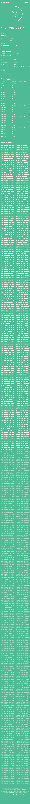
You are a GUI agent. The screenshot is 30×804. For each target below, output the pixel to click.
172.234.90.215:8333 (7, 197)
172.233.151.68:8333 (7, 186)
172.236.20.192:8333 (7, 256)
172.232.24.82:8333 (22, 335)
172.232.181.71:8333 (22, 195)
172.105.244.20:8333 (22, 407)
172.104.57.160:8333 (7, 384)
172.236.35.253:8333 (7, 351)
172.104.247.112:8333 (7, 432)
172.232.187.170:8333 (7, 207)
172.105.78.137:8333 (22, 399)
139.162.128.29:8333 (7, 209)
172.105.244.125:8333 (22, 386)
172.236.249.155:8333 (7, 434)
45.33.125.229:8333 (7, 190)
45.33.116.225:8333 (22, 240)
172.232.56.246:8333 (22, 147)
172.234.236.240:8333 (22, 298)
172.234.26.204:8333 (22, 234)
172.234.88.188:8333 (22, 347)
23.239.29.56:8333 (6, 298)
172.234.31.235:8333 (7, 283)
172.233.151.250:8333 (7, 355)
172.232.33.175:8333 (22, 401)
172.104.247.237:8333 (22, 324)
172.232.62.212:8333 (22, 355)
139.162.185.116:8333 (7, 420)
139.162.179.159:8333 (7, 285)
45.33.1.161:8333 (6, 450)
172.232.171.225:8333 (7, 353)
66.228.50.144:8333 (7, 314)
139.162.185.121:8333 (22, 228)
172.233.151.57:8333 (7, 310)
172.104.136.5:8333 (7, 294)
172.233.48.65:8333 (7, 178)
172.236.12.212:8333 (22, 267)
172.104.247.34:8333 (22, 190)
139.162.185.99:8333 (7, 188)
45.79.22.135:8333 (21, 176)
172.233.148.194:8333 (7, 259)
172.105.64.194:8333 (22, 184)
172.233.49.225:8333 (7, 306)
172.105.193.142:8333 (7, 372)
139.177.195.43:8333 (7, 292)
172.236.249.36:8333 (22, 296)
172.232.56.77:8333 (22, 192)
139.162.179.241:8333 (22, 424)
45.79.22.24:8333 (6, 407)
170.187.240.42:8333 (7, 164)
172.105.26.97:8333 (22, 166)
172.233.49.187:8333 (22, 446)
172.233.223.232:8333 (22, 345)
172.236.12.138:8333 (7, 382)
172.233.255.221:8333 (7, 263)
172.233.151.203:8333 (22, 180)
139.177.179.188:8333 (7, 308)
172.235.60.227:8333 (7, 316)
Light (11, 794)
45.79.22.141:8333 (6, 236)
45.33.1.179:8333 (6, 246)
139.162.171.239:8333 (22, 405)
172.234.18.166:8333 (22, 318)
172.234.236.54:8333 (7, 201)
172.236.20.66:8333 (22, 444)
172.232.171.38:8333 (22, 420)
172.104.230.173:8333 (7, 261)
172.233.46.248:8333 (22, 339)
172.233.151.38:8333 (7, 296)
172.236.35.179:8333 (22, 289)
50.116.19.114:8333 (22, 287)
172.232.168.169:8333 (7, 300)
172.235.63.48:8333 (22, 442)
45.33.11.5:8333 (6, 194)
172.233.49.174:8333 (22, 438)
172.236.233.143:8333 (22, 448)
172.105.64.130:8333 (22, 246)
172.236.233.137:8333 (7, 356)
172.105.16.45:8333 (7, 221)
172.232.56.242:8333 (7, 325)
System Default (20, 794)
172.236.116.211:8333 (7, 424)
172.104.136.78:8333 (7, 161)
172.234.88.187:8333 (22, 225)
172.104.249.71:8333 (22, 182)
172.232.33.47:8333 (22, 417)
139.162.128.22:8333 (7, 215)
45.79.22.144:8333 (6, 430)
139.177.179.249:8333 (7, 320)
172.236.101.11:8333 (7, 219)
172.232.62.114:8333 (22, 227)
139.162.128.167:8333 (22, 434)
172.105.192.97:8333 (7, 438)
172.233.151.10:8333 (7, 368)
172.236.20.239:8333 (7, 345)
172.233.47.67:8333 (22, 388)
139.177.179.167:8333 (22, 281)
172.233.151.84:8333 (22, 170)
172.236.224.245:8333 (22, 275)
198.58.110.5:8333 (21, 374)
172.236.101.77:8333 (7, 287)
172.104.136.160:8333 (22, 333)
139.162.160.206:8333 (22, 271)
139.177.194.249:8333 (22, 440)
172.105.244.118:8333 (7, 277)
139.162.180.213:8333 (7, 337)
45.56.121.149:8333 (22, 411)
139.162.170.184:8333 (7, 343)
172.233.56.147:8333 (7, 395)
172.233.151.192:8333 (22, 209)
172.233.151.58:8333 (22, 285)
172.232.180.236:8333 (7, 223)
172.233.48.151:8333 (22, 382)
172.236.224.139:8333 (7, 267)
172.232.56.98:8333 (7, 176)
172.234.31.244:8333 (7, 327)
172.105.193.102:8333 (22, 217)
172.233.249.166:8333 (22, 378)
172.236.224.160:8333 (7, 378)
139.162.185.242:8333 (22, 259)
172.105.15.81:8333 (7, 360)
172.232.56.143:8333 (7, 279)
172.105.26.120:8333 (22, 238)
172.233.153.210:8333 (7, 157)
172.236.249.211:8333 (7, 380)
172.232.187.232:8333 (7, 442)
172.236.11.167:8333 (7, 397)
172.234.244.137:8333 (7, 393)
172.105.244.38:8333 (7, 153)
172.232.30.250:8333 (7, 163)
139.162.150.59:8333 (22, 362)
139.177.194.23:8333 (22, 331)
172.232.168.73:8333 (7, 341)
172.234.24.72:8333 (7, 265)
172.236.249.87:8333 (7, 180)
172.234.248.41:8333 (22, 201)
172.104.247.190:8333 (7, 213)
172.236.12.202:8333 (22, 283)
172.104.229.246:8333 (7, 322)
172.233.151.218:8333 (22, 207)
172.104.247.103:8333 (22, 163)
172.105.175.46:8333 (22, 426)
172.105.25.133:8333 (7, 269)
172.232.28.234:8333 (22, 389)
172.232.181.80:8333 (22, 320)
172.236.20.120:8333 (22, 159)
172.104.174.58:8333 (22, 372)
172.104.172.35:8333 (7, 417)
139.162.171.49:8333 (7, 228)
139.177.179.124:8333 (22, 306)
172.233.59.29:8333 (7, 302)
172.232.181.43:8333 (7, 258)
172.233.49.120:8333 (7, 192)
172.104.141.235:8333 (22, 436)
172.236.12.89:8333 (7, 281)
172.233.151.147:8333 (22, 358)
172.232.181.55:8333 (22, 419)
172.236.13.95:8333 (7, 205)
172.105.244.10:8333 (7, 446)
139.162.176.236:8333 (22, 366)
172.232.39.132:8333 (22, 428)
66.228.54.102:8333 (22, 273)
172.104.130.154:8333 (7, 211)
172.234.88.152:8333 (22, 188)
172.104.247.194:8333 (7, 444)
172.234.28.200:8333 (22, 316)
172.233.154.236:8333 (22, 351)
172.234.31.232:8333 (22, 211)
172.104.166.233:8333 (22, 337)
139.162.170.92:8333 (22, 186)
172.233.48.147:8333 (22, 422)
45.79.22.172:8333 (21, 199)
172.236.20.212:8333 (22, 409)
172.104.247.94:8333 (22, 291)
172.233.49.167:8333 (7, 403)
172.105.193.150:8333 (7, 413)
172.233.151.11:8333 (22, 368)
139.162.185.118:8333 (22, 349)
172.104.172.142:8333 (7, 172)
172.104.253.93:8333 (7, 240)
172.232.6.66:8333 (6, 174)
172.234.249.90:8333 (22, 265)
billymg (16, 788)
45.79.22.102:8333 (21, 376)
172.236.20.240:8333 (22, 215)
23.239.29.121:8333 (7, 376)
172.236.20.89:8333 (7, 159)
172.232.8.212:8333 (22, 258)
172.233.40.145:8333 (22, 155)
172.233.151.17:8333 (7, 374)
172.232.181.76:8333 (7, 358)
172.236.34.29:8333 (22, 403)
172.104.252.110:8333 (7, 422)
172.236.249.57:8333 (7, 217)
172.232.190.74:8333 (7, 248)
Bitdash (5, 3)
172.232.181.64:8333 (22, 232)
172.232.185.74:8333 (7, 203)
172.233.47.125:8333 (22, 370)
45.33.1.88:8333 (6, 324)
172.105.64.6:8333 (21, 145)
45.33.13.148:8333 (21, 213)
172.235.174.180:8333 (22, 197)
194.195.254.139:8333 (22, 252)
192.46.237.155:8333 (22, 263)
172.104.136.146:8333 (22, 269)
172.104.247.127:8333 (22, 393)
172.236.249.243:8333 (7, 199)
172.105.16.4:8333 (21, 153)
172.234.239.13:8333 (22, 322)
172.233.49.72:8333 (7, 227)
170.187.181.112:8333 (22, 312)
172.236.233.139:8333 (22, 174)
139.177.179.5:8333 (7, 349)
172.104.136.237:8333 (22, 221)
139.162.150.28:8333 (7, 242)
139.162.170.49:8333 (22, 304)
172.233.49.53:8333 (22, 178)
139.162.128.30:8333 (7, 339)
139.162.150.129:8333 (22, 194)
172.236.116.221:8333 (22, 248)
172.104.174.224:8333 (22, 172)
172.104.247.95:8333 (22, 277)
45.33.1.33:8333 (6, 428)
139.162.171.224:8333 (7, 184)
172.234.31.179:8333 (7, 448)
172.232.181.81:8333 (7, 304)
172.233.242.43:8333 (7, 271)
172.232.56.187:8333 (7, 370)
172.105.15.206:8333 (22, 279)
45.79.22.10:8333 (6, 149)
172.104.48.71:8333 (7, 335)
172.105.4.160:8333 (7, 347)
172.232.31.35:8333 (7, 170)
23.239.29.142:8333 (22, 292)
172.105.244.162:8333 (7, 230)
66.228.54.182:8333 (22, 302)
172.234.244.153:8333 (7, 195)
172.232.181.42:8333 (22, 164)
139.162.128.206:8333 (7, 391)
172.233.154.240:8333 (22, 391)
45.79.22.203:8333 (21, 161)
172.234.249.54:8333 (7, 329)
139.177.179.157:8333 (7, 147)
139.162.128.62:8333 (22, 205)
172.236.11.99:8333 (7, 250)
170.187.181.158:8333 (22, 244)
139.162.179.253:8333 (7, 312)
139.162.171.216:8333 (22, 168)
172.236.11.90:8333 (7, 254)
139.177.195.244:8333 (7, 168)
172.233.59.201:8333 (7, 155)
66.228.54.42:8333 (21, 242)
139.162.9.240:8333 (7, 331)
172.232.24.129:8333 (22, 203)
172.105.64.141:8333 (7, 366)
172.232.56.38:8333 (7, 401)
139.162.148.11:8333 (22, 236)
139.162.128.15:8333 (22, 329)
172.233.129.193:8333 (22, 432)
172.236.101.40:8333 (22, 250)
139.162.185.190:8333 (7, 409)
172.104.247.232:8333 (22, 325)
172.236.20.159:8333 (7, 275)
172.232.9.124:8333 (22, 364)
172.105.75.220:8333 (7, 151)
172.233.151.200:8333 (7, 252)
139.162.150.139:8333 (22, 157)
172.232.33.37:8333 (22, 308)
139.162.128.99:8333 (22, 341)
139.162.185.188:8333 (22, 151)
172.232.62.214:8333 (22, 310)
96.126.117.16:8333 (22, 314)
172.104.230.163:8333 (22, 294)
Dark (14, 794)
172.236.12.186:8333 (22, 360)
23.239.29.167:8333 (22, 230)
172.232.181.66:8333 (7, 232)
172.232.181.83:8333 (22, 395)
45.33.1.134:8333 (6, 399)
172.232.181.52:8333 (7, 426)
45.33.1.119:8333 (21, 254)
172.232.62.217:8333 (22, 353)
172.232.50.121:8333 (22, 327)
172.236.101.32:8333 (22, 430)
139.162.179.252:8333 (22, 380)
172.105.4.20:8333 (6, 238)
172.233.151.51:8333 (7, 436)
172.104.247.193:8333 (7, 440)
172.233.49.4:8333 (6, 419)
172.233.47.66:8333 (7, 388)
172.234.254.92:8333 (22, 413)
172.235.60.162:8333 (7, 411)
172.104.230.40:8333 (7, 389)
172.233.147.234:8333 (22, 384)
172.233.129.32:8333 (7, 415)
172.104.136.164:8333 (7, 333)
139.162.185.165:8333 (22, 343)
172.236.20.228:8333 (22, 223)
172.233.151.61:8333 (7, 182)
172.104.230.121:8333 (22, 261)
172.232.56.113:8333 (22, 397)
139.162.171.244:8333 (7, 225)
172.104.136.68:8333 (22, 300)
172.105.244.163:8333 (7, 318)
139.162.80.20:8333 (7, 273)
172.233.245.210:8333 (7, 291)
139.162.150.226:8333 (7, 405)
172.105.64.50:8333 (22, 415)
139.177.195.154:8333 (7, 364)
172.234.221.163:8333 (22, 356)
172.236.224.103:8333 (7, 166)
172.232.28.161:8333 (22, 219)
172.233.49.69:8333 (22, 256)
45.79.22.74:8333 (6, 289)
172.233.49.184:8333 (7, 234)
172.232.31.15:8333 (7, 244)
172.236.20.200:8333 (22, 149)
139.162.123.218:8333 (7, 145)
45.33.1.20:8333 (6, 386)
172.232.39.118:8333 (7, 362)
